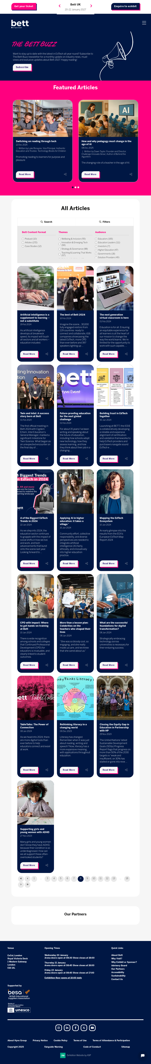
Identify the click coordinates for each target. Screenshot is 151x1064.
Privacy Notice (40, 1040)
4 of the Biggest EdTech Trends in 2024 (34, 520)
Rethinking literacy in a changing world (73, 726)
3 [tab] (78, 187)
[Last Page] (28, 885)
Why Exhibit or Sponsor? (124, 962)
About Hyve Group (17, 1040)
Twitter (84, 1027)
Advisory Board (119, 965)
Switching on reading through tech (36, 141)
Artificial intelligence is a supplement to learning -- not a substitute (35, 317)
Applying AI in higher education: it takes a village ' (72, 521)
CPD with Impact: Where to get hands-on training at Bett (34, 625)
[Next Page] (21, 885)
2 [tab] (75, 187)
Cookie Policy (60, 1040)
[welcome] (20, 24)
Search (48, 221)
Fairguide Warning (53, 1047)
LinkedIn (67, 1027)
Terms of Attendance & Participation (111, 1040)
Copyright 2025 (16, 1047)
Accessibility (117, 972)
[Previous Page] (28, 879)
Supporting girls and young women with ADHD (34, 831)
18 (127, 878)
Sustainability (118, 976)
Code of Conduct (92, 1047)
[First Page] (21, 879)
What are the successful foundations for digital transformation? (114, 625)
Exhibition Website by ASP (79, 1055)
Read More (25, 174)
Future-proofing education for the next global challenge (75, 416)
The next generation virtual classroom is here (114, 316)
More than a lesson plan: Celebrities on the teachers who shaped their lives (75, 627)
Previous (60, 6)
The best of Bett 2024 (72, 314)
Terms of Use (80, 1040)
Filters (106, 221)
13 (114, 878)
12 (107, 878)
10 (94, 878)
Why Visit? (116, 958)
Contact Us (117, 979)
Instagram (58, 1027)
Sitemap (125, 1047)
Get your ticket (23, 6)
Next (91, 6)
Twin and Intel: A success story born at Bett (34, 415)
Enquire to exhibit (125, 6)
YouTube (92, 1027)
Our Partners (117, 969)
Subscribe (22, 67)
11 (101, 878)
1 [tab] (73, 187)
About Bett (117, 955)
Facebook (75, 1027)
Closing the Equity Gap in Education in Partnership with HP (114, 727)
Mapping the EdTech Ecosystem (111, 520)
